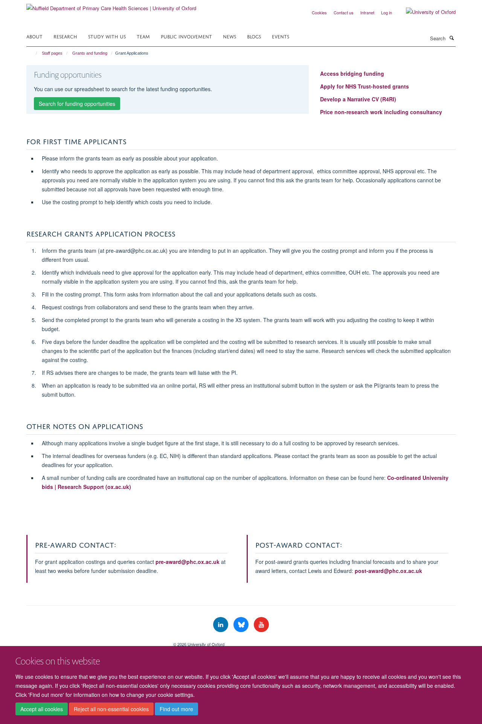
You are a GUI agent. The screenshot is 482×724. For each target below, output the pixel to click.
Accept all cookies (41, 709)
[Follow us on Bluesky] (241, 624)
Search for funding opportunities (77, 103)
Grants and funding (89, 53)
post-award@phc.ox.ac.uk (388, 570)
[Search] (451, 38)
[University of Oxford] (425, 12)
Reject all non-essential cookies (111, 709)
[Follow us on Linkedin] (221, 624)
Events (280, 36)
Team (143, 36)
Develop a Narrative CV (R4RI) (358, 99)
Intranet (367, 12)
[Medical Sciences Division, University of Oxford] (94, 641)
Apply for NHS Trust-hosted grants (364, 86)
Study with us (107, 36)
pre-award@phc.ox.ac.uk (188, 561)
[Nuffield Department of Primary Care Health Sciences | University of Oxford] (111, 5)
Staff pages (52, 53)
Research (65, 36)
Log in (386, 12)
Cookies (319, 12)
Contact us (344, 12)
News (229, 36)
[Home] (33, 53)
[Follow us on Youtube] (261, 624)
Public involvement (186, 36)
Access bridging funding (352, 73)
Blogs (254, 36)
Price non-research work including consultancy (381, 112)
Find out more (176, 709)
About (34, 36)
